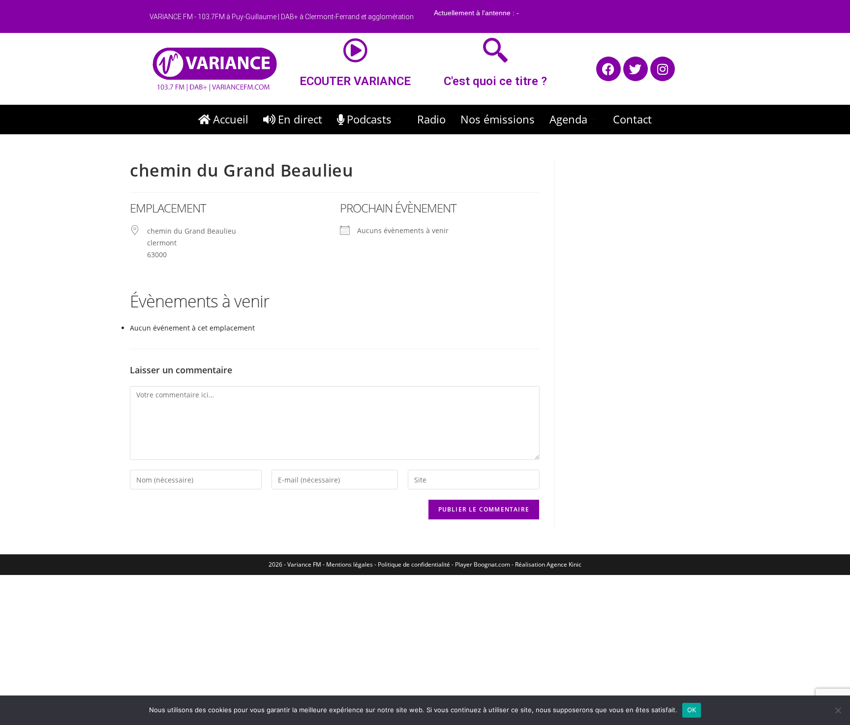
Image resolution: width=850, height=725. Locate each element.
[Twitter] (635, 69)
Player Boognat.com (482, 564)
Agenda (568, 119)
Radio (431, 119)
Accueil (230, 119)
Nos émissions (497, 119)
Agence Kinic (563, 564)
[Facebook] (608, 69)
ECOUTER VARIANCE (355, 81)
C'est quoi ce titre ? (495, 81)
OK (692, 710)
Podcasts (369, 119)
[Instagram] (662, 69)
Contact (632, 119)
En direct (300, 119)
